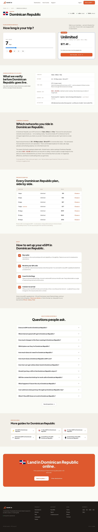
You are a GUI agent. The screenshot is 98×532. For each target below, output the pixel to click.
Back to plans (40, 478)
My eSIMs (53, 509)
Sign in (80, 2)
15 (18, 51)
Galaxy (30, 299)
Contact (68, 517)
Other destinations (56, 478)
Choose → (77, 193)
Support (53, 2)
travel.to (5, 8)
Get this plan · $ (75, 54)
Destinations (37, 2)
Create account (54, 514)
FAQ (36, 514)
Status (36, 519)
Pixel (33, 299)
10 (14, 51)
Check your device (35, 298)
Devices (37, 512)
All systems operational (9, 515)
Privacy (68, 512)
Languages (37, 517)
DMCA (68, 514)
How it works (46, 2)
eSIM (12, 8)
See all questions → (49, 404)
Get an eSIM (88, 2)
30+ (23, 51)
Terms (68, 509)
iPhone (25, 299)
